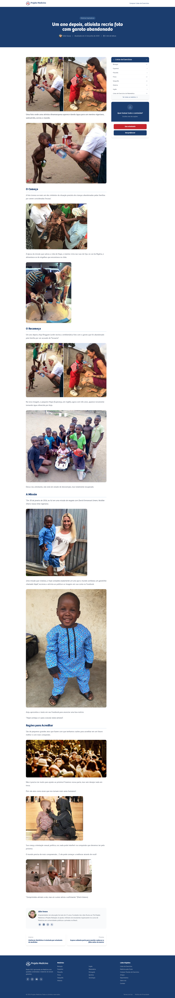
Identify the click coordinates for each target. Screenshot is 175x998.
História (59, 980)
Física (59, 975)
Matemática (92, 969)
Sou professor (130, 133)
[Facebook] (28, 979)
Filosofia (60, 972)
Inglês (90, 966)
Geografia (60, 978)
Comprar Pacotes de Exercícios (129, 972)
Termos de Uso (128, 994)
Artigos (122, 975)
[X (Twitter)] (51, 924)
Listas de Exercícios (126, 966)
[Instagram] (47, 924)
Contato (122, 983)
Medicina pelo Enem (126, 969)
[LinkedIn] (43, 924)
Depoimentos (124, 978)
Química (91, 975)
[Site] (39, 924)
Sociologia (92, 978)
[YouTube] (36, 979)
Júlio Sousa (43, 912)
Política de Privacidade (142, 994)
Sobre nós (123, 980)
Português (92, 972)
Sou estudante (130, 126)
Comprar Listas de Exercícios (139, 3)
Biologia (59, 966)
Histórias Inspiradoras (87, 18)
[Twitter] (41, 979)
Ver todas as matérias (129, 97)
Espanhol (60, 969)
